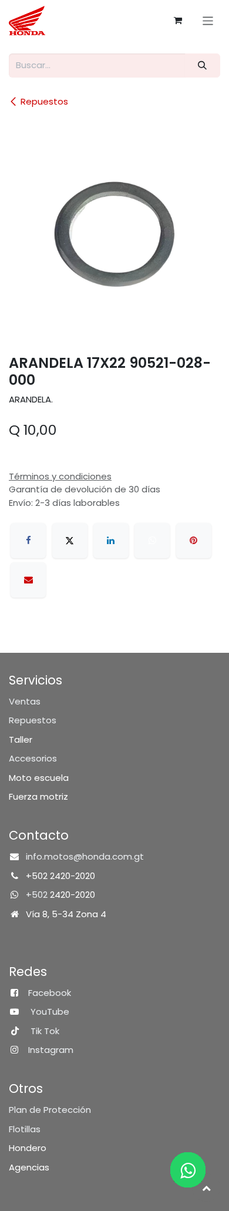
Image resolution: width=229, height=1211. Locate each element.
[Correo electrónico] (28, 580)
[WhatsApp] (152, 540)
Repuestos (44, 101)
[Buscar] (202, 65)
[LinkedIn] (111, 540)
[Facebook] (28, 540)
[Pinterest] (193, 540)
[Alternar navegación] (208, 20)
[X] (69, 540)
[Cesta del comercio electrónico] (178, 20)
